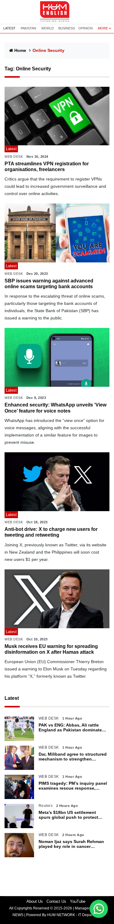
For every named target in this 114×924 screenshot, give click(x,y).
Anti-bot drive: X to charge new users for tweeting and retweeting (51, 532)
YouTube (77, 901)
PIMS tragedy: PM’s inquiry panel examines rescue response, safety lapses (73, 786)
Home (20, 50)
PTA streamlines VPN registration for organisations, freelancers (47, 166)
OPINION (85, 28)
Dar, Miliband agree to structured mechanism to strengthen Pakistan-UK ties (73, 757)
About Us (34, 901)
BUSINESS (66, 28)
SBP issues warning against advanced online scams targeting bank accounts (49, 283)
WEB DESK (14, 156)
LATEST (9, 28)
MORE (103, 28)
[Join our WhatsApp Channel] (99, 909)
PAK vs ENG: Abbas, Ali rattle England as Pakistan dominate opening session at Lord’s (70, 728)
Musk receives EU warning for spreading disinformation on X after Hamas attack (51, 649)
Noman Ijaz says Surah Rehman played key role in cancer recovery (71, 844)
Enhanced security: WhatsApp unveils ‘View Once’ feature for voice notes (55, 407)
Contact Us (56, 901)
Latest (12, 698)
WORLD (47, 28)
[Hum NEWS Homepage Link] (57, 11)
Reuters (46, 806)
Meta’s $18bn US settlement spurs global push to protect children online (68, 815)
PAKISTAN (28, 28)
